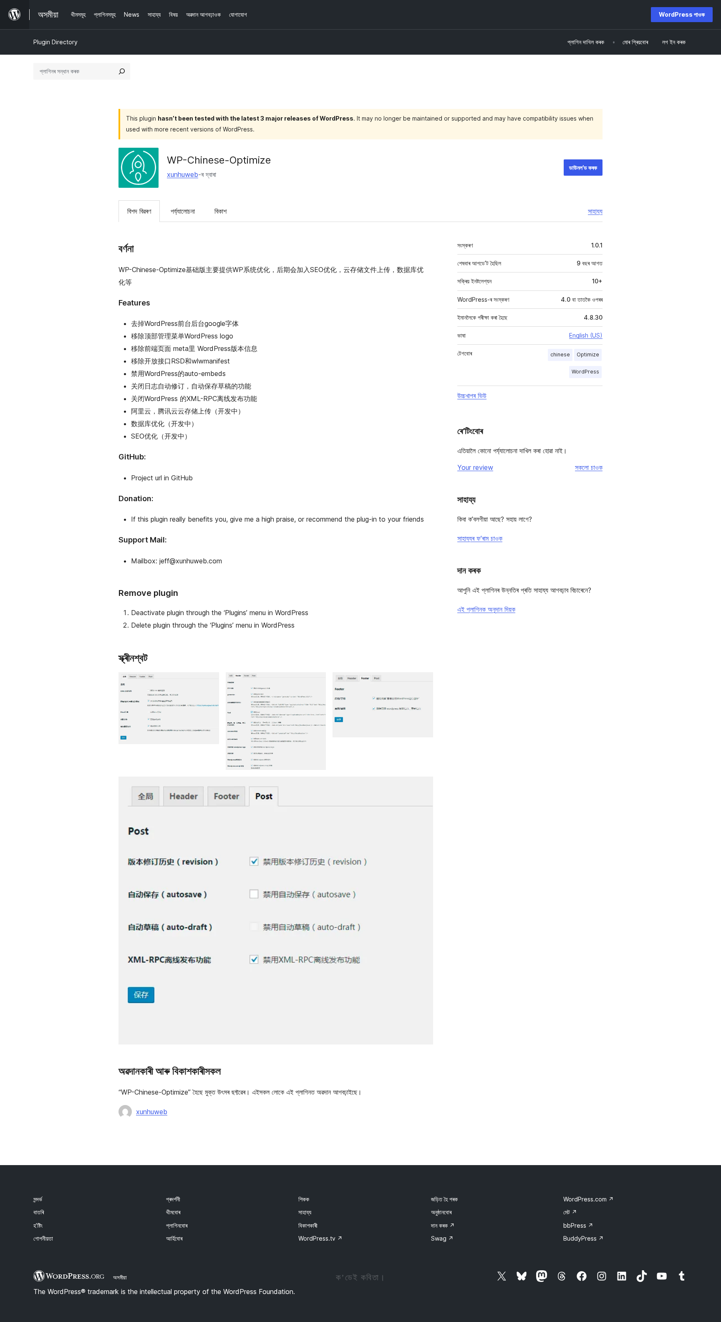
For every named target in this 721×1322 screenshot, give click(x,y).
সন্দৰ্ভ (37, 1199)
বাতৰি (38, 1212)
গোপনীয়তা (43, 1238)
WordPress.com (588, 1199)
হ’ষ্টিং (38, 1225)
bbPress (578, 1225)
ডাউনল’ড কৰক (583, 167)
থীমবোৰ (173, 1212)
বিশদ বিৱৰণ (139, 211)
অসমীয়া (120, 1277)
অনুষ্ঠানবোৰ (441, 1212)
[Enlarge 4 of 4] (422, 788)
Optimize (588, 354)
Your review (475, 467)
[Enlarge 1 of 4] (208, 683)
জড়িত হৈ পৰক (444, 1199)
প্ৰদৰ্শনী (173, 1199)
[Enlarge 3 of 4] (422, 683)
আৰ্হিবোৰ (174, 1238)
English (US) (586, 335)
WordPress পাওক (682, 14)
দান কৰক (443, 1225)
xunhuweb (182, 174)
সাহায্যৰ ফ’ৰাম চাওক (479, 538)
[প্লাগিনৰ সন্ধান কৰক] (121, 71)
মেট (570, 1212)
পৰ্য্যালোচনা (183, 211)
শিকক (303, 1199)
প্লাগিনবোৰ (176, 1225)
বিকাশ (220, 211)
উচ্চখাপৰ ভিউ (472, 395)
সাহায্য (595, 211)
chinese (560, 354)
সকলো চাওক (589, 467)
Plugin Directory (55, 41)
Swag (442, 1238)
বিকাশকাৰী (308, 1225)
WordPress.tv (320, 1238)
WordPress (585, 371)
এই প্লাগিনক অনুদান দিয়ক (486, 609)
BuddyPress (583, 1238)
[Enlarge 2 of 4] (314, 683)
